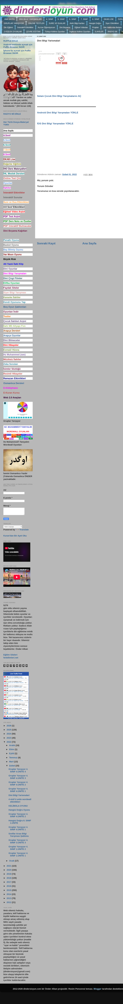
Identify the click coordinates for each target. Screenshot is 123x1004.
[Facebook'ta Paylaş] (90, 175)
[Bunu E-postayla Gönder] (84, 175)
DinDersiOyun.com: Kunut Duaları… (12, 709)
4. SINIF (49, 19)
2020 (9, 870)
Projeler (95, 27)
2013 (9, 898)
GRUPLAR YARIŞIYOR (14, 23)
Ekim (12, 749)
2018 (9, 878)
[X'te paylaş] (88, 175)
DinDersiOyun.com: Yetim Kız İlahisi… (13, 696)
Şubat (12, 765)
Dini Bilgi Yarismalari (19, 795)
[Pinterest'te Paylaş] (92, 175)
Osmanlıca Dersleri (13, 383)
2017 (9, 882)
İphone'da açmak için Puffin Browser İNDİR (17, 51)
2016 (9, 886)
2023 (9, 738)
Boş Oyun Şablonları (14, 307)
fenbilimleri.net (10, 657)
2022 (9, 742)
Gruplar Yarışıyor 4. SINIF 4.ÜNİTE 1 (18, 790)
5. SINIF (61, 19)
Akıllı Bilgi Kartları (77, 23)
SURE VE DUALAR (57, 23)
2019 (9, 874)
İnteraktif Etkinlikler (25, 27)
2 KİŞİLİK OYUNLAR (13, 31)
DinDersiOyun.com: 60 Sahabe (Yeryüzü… (14, 682)
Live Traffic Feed (16, 674)
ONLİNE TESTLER (36, 23)
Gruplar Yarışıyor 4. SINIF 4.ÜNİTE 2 (18, 783)
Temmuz (13, 757)
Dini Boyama (64, 27)
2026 (9, 725)
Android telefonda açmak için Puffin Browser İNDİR (17, 45)
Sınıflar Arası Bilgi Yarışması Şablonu (19, 834)
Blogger (97, 989)
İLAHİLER (99, 31)
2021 (9, 866)
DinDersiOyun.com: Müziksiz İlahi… (12, 705)
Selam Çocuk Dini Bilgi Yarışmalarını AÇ (59, 96)
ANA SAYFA (9, 19)
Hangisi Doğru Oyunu (19, 810)
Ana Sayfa (89, 243)
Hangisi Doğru (95, 23)
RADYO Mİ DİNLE (12, 114)
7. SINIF (84, 19)
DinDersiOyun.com (12, 714)
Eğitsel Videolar (81, 27)
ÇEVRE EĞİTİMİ (33, 31)
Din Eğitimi (8, 27)
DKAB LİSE (109, 19)
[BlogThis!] (86, 175)
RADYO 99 (112, 31)
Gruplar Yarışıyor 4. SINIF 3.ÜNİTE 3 (18, 841)
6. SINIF (72, 19)
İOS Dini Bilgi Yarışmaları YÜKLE (55, 123)
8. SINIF (95, 19)
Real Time (15, 718)
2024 (9, 734)
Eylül (12, 753)
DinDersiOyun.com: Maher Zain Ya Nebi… (14, 691)
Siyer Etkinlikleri (112, 23)
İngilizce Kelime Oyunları (79, 31)
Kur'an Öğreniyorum (46, 27)
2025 (9, 729)
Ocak (12, 861)
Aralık (12, 745)
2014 (9, 894)
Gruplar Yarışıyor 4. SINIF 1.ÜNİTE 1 (18, 854)
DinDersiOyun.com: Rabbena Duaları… (13, 687)
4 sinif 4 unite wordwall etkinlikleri (20, 800)
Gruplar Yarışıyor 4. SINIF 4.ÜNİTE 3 (18, 776)
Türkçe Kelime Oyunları (55, 31)
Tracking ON (21, 718)
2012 (9, 902)
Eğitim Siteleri (10, 655)
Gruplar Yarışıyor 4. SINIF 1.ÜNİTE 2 (18, 847)
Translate (24, 529)
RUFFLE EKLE (10, 41)
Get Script (10, 718)
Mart (11, 761)
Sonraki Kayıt (46, 243)
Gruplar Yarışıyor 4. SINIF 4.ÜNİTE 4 (18, 770)
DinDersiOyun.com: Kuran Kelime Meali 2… (14, 678)
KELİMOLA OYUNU (18, 806)
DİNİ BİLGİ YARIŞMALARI (30, 19)
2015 (9, 890)
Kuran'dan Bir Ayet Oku (15, 536)
